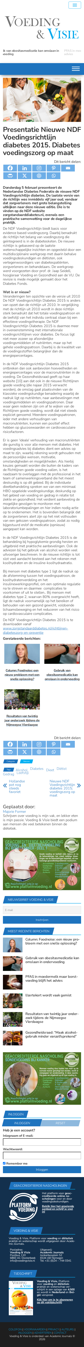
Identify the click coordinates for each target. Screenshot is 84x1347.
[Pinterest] (53, 168)
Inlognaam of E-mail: (18, 1135)
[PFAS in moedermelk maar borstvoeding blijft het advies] (12, 982)
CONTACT (60, 1333)
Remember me (16, 1163)
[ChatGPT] (39, 175)
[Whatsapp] (53, 175)
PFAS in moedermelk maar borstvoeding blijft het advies (37, 52)
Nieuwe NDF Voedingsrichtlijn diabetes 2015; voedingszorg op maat (62, 788)
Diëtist (62, 768)
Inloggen (22, 1123)
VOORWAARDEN (35, 1329)
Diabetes (37, 768)
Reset (60, 1123)
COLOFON (15, 1329)
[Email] (68, 168)
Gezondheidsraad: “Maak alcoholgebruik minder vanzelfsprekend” (51, 1034)
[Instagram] (39, 168)
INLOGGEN (25, 1333)
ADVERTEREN (43, 1333)
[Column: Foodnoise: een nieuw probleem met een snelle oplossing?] (12, 944)
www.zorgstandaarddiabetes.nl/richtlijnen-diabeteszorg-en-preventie (35, 630)
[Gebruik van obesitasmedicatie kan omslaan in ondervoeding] (12, 963)
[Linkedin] (24, 168)
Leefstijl (23, 772)
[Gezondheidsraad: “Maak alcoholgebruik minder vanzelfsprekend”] (12, 1038)
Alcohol (22, 770)
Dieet (50, 770)
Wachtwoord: (13, 1149)
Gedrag (8, 774)
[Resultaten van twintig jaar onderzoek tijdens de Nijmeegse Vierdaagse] (12, 1019)
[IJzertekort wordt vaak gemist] (12, 1000)
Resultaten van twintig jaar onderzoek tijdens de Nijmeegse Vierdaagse (52, 1017)
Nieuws (26, 761)
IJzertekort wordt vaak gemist (48, 995)
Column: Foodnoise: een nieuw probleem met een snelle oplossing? (52, 941)
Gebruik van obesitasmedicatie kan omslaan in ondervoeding (52, 960)
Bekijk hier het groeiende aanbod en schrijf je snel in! (58, 1209)
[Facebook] (10, 168)
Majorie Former (14, 811)
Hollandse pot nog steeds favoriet (17, 786)
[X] (24, 175)
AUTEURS (67, 1329)
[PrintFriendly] (10, 175)
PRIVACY (53, 1329)
